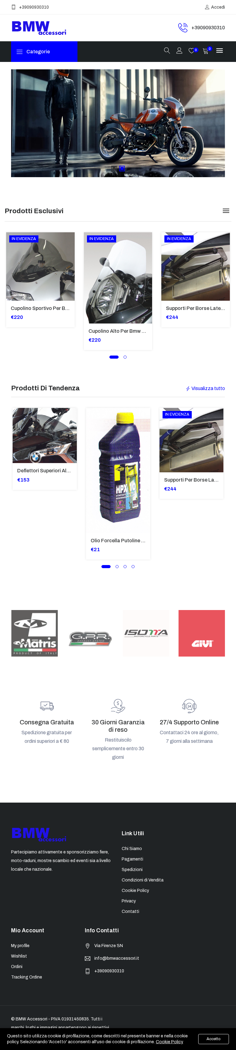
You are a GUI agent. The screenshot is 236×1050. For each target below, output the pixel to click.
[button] (114, 357)
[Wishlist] (14, 284)
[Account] (179, 51)
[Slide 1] (114, 168)
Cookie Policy (169, 1042)
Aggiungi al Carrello (14, 257)
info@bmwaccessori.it (116, 958)
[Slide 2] (122, 168)
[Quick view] (14, 271)
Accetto (213, 1039)
